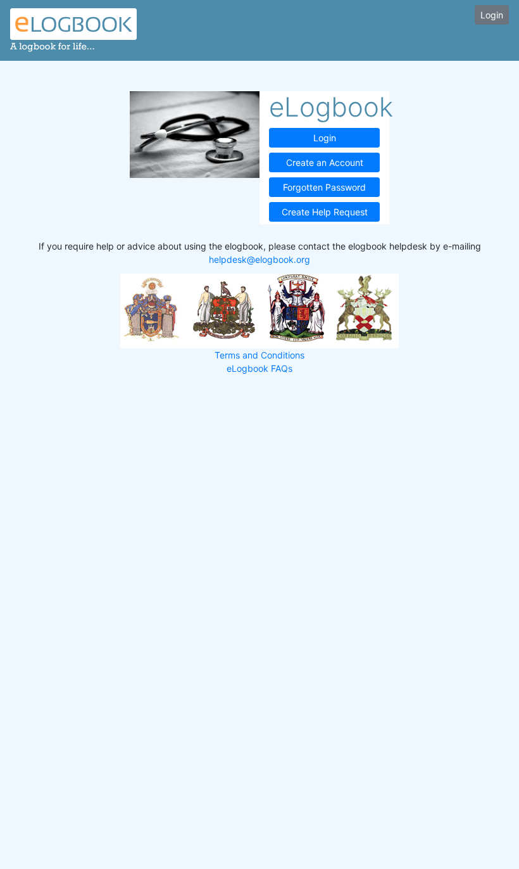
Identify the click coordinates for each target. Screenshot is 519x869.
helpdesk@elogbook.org (259, 259)
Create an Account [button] (324, 162)
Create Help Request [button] (325, 211)
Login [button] (491, 15)
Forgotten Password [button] (324, 187)
